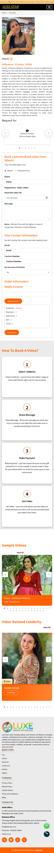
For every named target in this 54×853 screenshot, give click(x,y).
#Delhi (28, 64)
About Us (5, 762)
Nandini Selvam (11, 687)
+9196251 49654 (16, 830)
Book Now (11, 332)
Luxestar (38, 850)
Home (4, 13)
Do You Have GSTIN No (15, 267)
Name (7, 176)
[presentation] (5, 133)
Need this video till (13, 192)
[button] (19, 148)
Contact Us (6, 766)
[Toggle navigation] (49, 7)
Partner (4, 769)
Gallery (4, 773)
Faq (3, 755)
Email (7, 245)
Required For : (16, 187)
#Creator (19, 64)
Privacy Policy (7, 783)
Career (4, 758)
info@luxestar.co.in (9, 827)
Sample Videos (7, 790)
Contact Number (12, 256)
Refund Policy (7, 786)
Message (9, 203)
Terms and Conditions (10, 794)
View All (20, 552)
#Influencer (8, 64)
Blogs (4, 797)
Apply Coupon (13, 301)
